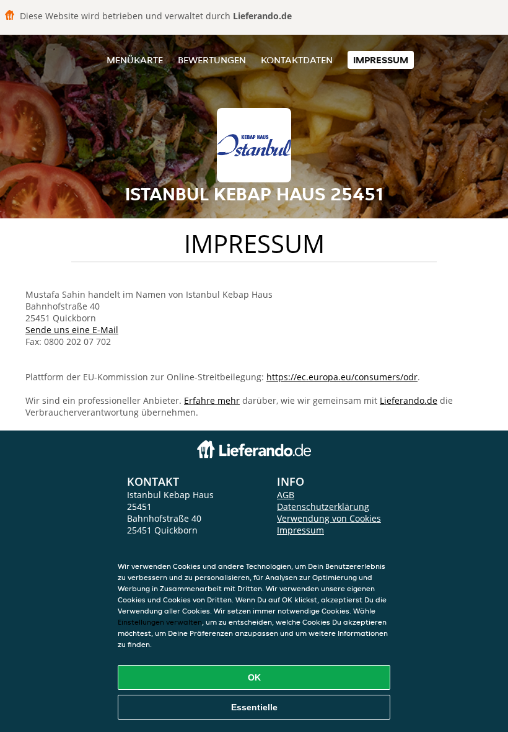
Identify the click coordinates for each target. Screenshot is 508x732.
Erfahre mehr (212, 400)
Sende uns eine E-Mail (71, 330)
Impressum (380, 59)
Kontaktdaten (297, 59)
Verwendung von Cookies (329, 518)
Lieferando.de (408, 400)
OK (254, 677)
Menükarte (135, 59)
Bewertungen (212, 59)
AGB (285, 495)
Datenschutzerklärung (323, 506)
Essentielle (254, 707)
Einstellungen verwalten (160, 622)
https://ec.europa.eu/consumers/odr (342, 377)
